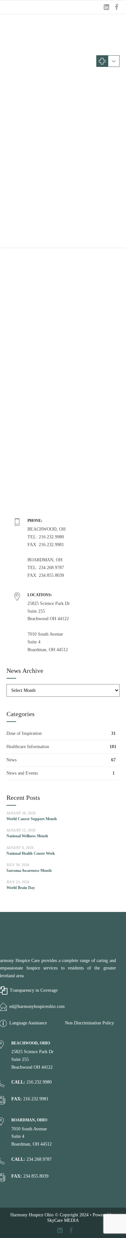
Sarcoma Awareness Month (29, 870)
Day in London (34, 253)
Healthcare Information (27, 746)
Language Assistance (28, 1023)
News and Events (22, 773)
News (11, 759)
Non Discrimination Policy (89, 1023)
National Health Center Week (30, 853)
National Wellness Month (27, 836)
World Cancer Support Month (31, 819)
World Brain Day (20, 887)
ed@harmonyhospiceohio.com (37, 1006)
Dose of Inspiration (24, 733)
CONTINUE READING (63, 510)
